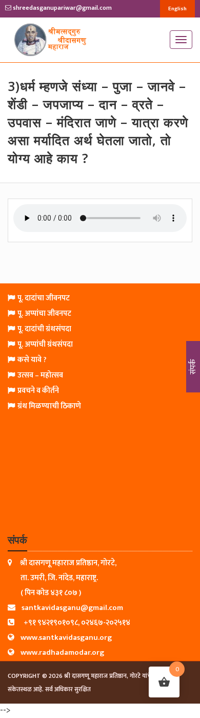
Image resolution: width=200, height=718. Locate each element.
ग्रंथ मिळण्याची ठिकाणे (49, 406)
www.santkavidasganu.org (66, 637)
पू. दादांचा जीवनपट (43, 298)
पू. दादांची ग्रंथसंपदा (44, 328)
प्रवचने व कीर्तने (38, 390)
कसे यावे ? (32, 359)
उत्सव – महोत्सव (40, 375)
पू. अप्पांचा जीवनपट (44, 313)
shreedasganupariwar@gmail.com (61, 8)
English (177, 8)
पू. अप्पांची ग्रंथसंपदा (45, 344)
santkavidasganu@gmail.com (72, 607)
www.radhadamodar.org (62, 652)
